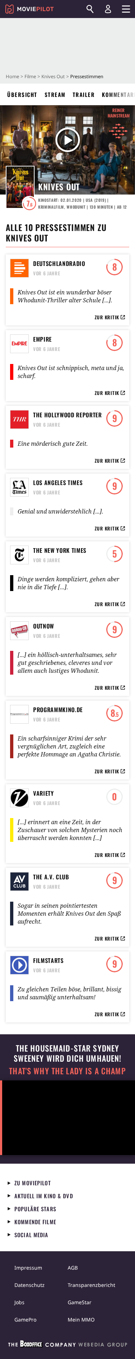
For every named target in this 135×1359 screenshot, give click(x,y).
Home (12, 76)
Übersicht (22, 94)
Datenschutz (29, 1285)
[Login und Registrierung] (108, 9)
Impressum (28, 1267)
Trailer (84, 94)
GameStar (79, 1302)
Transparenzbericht (91, 1285)
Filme (30, 76)
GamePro (25, 1319)
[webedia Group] (67, 1345)
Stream (55, 94)
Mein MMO (81, 1319)
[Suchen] (90, 9)
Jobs (19, 1302)
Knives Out (53, 76)
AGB (73, 1267)
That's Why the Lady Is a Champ (67, 1071)
